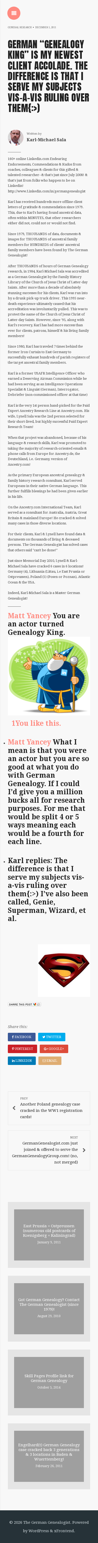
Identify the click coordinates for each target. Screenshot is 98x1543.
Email (51, 1061)
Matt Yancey (29, 616)
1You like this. (35, 723)
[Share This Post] (24, 1005)
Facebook (22, 1037)
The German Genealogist (46, 1522)
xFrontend (64, 1531)
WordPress (38, 1531)
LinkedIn (23, 1061)
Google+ (56, 1049)
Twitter (53, 1037)
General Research (20, 27)
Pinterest (23, 1049)
